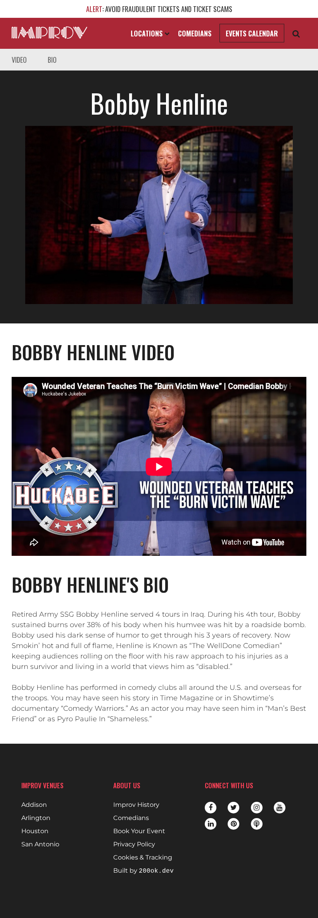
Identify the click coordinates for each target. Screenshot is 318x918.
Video (19, 60)
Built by (143, 871)
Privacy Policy (134, 844)
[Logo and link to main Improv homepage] (49, 32)
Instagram (257, 807)
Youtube (279, 807)
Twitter (233, 807)
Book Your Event (139, 831)
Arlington (35, 818)
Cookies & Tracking (142, 857)
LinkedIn (210, 824)
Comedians (194, 33)
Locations (147, 33)
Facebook (210, 807)
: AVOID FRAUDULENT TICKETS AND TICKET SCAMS (159, 9)
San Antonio (40, 844)
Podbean (257, 824)
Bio (52, 60)
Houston (34, 831)
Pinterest (233, 824)
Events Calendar (252, 33)
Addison (34, 805)
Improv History (136, 805)
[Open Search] (296, 33)
